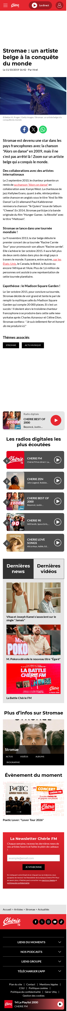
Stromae (12, 749)
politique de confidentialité (18, 883)
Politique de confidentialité (26, 991)
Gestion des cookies (33, 995)
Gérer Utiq (51, 991)
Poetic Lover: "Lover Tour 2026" (23, 820)
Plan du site (15, 984)
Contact (30, 984)
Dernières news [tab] (18, 568)
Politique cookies (38, 988)
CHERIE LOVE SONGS (36, 541)
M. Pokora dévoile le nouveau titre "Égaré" (33, 659)
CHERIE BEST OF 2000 (34, 420)
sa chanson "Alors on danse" (31, 184)
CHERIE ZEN (35, 479)
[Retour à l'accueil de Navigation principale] (15, 5)
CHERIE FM (34, 458)
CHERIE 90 (34, 520)
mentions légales (48, 880)
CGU (21, 988)
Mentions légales (48, 984)
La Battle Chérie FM (19, 698)
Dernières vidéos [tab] (48, 568)
